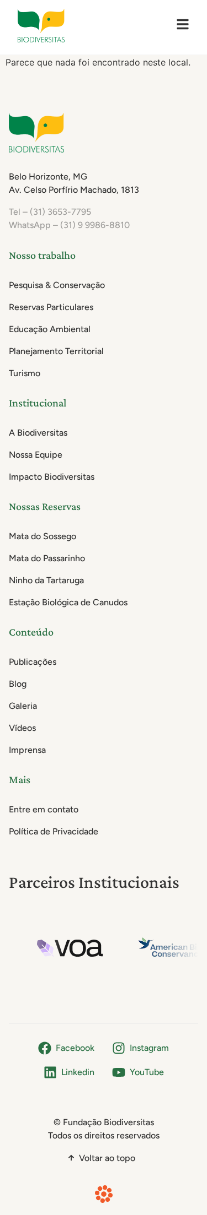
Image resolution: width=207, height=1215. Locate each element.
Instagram (149, 1048)
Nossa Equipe (35, 454)
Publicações (32, 662)
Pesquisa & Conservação (57, 285)
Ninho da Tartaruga (46, 580)
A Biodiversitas (38, 432)
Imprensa (27, 750)
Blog (17, 684)
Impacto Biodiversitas (51, 476)
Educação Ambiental (50, 329)
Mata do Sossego (42, 536)
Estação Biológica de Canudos (68, 602)
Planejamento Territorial (56, 351)
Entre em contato (43, 809)
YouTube (147, 1072)
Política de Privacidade (53, 831)
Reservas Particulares (51, 307)
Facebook (75, 1048)
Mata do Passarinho (47, 558)
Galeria (23, 706)
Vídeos (22, 728)
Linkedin (77, 1072)
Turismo (24, 373)
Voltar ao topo (107, 1158)
